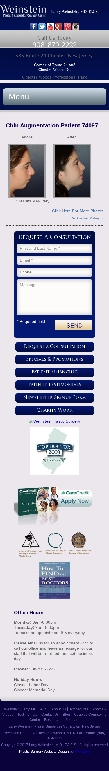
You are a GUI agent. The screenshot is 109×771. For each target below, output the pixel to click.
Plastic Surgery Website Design (44, 752)
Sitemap (71, 720)
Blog (66, 714)
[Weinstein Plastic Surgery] (54, 421)
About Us (58, 709)
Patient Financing (54, 372)
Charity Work (54, 410)
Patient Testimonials (54, 385)
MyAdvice (82, 752)
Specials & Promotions (54, 359)
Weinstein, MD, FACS (54, 14)
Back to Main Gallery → (87, 218)
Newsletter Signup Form (54, 398)
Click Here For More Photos (77, 211)
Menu (19, 96)
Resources (52, 720)
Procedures (79, 709)
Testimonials (27, 714)
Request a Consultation (54, 347)
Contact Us (50, 714)
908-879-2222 (55, 45)
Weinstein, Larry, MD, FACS (25, 709)
